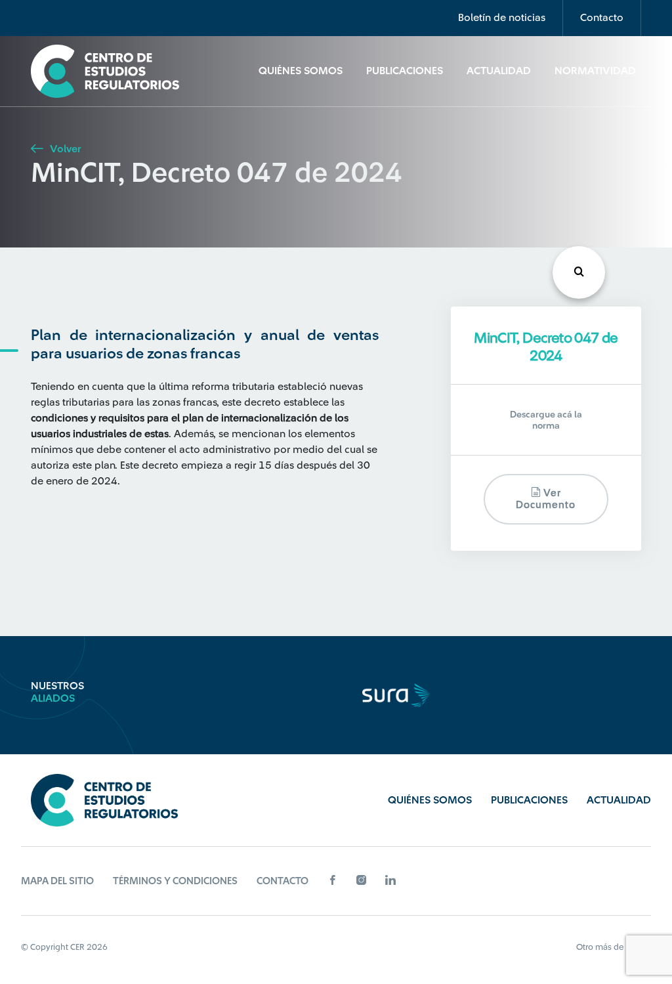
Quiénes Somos (301, 71)
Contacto (601, 17)
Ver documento (546, 499)
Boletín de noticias (501, 17)
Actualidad (499, 71)
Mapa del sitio (57, 881)
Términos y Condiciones (175, 881)
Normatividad (595, 71)
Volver (64, 149)
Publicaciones (404, 71)
